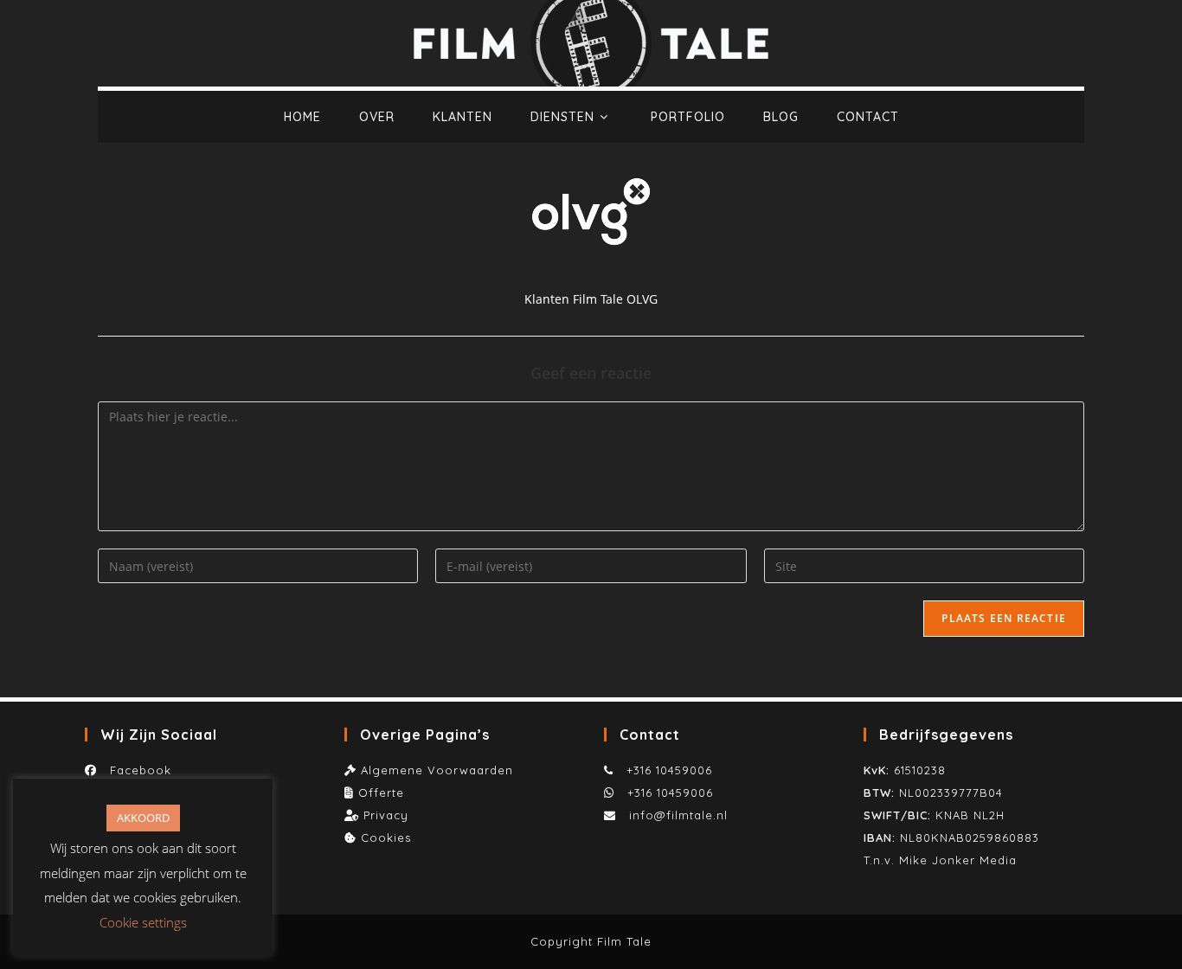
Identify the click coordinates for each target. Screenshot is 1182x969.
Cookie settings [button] (143, 922)
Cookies (386, 837)
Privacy (385, 815)
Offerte (381, 792)
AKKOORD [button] (143, 817)
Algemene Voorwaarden (437, 770)
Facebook (136, 770)
